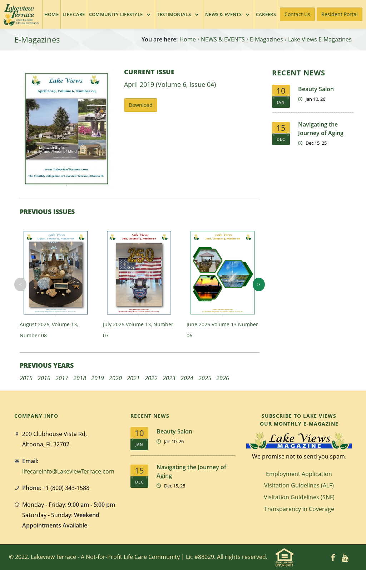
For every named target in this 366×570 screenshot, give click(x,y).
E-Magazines (266, 39)
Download (141, 104)
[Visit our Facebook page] (333, 557)
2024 (186, 378)
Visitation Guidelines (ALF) (299, 485)
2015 (26, 378)
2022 (151, 378)
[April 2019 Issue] (66, 128)
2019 (97, 378)
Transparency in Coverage (299, 509)
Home (187, 39)
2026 (222, 378)
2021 (133, 378)
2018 (79, 378)
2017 (61, 378)
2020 (115, 378)
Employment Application (299, 474)
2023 (169, 378)
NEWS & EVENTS (223, 39)
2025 (204, 378)
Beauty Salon (316, 89)
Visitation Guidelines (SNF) (299, 497)
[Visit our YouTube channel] (345, 557)
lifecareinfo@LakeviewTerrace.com (68, 471)
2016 (44, 378)
